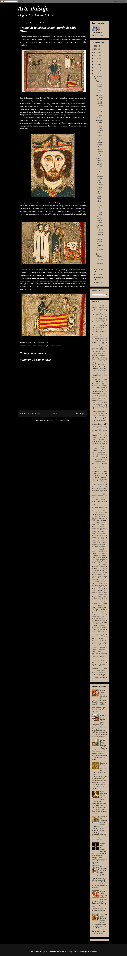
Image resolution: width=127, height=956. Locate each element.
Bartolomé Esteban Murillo (99, 338)
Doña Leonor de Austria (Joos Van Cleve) (103, 795)
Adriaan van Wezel (97, 309)
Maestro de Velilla (98, 539)
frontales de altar (39, 346)
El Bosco (98, 366)
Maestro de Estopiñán (98, 528)
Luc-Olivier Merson (97, 507)
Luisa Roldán (100, 522)
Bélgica (95, 348)
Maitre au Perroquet (99, 548)
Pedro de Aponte (103, 592)
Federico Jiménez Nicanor (99, 379)
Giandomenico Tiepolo (101, 408)
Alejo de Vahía (102, 313)
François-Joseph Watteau (98, 400)
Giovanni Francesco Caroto (99, 413)
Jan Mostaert (104, 445)
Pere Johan (97, 598)
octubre (98, 274)
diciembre (99, 76)
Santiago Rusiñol (97, 638)
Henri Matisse (96, 426)
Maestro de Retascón (98, 530)
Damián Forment (98, 359)
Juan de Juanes (103, 479)
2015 (96, 61)
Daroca (94, 361)
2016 (96, 58)
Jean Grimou (101, 456)
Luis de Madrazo (99, 520)
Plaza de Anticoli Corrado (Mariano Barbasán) (99, 86)
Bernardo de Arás (98, 342)
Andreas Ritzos (96, 322)
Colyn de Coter (100, 351)
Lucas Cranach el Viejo (100, 512)
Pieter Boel (102, 605)
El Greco (104, 368)
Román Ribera (99, 633)
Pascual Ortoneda (100, 581)
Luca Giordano (103, 509)
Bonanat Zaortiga (98, 346)
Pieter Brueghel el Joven (99, 607)
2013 (96, 67)
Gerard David (103, 406)
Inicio (55, 413)
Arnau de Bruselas (97, 329)
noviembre (99, 269)
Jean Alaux (102, 452)
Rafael (102, 616)
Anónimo (102, 327)
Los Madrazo (99, 501)
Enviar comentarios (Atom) (58, 420)
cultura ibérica (97, 666)
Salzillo (105, 635)
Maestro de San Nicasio (98, 533)
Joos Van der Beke (97, 468)
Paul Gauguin (96, 583)
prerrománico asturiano (98, 672)
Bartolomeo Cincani (98, 335)
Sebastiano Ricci (97, 640)
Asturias (102, 331)
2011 (96, 74)
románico (58, 346)
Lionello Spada (103, 497)
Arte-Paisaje (33, 8)
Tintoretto (102, 647)
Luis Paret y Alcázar (97, 516)
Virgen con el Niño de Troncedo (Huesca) (99, 245)
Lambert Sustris (100, 492)
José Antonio (98, 33)
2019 (96, 49)
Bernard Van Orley (99, 340)
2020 (96, 46)
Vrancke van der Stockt (98, 664)
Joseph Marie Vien (97, 471)
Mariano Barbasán (101, 557)
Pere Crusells (103, 596)
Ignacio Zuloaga (96, 434)
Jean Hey (95, 457)
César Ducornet (99, 357)
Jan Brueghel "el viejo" (98, 441)
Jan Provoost (97, 446)
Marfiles (104, 555)
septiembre (99, 277)
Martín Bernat (96, 561)
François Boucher (98, 397)
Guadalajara (96, 424)
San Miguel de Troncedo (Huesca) (99, 259)
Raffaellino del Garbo (98, 618)
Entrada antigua (78, 413)
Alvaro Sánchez (102, 318)
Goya (95, 417)
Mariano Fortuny (100, 559)
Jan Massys (95, 445)
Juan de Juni (97, 481)
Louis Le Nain (101, 505)
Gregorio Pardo (97, 422)
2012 (96, 70)
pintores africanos (101, 670)
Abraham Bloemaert (98, 305)
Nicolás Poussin (96, 576)
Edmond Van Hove (102, 364)
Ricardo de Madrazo (99, 625)
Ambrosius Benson (99, 320)
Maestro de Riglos (98, 531)
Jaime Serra (101, 439)
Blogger (93, 952)
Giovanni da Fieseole (100, 415)
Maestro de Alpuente (98, 526)
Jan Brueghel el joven (98, 443)
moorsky (68, 952)
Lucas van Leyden (100, 514)
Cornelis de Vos (102, 355)
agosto (98, 282)
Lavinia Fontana (97, 494)
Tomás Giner (102, 649)
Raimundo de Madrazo (98, 620)
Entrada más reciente (30, 413)
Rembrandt (104, 624)
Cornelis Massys (96, 353)
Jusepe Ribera (103, 490)
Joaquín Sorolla (99, 464)
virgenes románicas (99, 677)
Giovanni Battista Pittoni (99, 411)
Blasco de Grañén (98, 344)
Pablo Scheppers (103, 579)
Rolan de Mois (103, 631)
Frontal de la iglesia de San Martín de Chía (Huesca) (99, 101)
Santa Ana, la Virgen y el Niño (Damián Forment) (99, 230)
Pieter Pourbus (102, 611)
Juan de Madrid (103, 482)
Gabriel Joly (96, 402)
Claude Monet (103, 350)
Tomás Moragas (96, 651)
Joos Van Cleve (100, 466)
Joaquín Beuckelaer (99, 461)
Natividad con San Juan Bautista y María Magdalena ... (99, 126)
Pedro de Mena (98, 594)
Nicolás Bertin (101, 574)
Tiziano (94, 649)
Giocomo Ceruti (100, 409)
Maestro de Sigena (98, 537)
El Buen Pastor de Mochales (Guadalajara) (99, 201)
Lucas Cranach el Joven (101, 511)
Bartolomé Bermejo (98, 336)
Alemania (97, 314)
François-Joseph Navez (98, 398)
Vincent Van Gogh (98, 662)
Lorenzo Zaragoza (99, 499)
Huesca (50, 346)
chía (30, 346)
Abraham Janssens (98, 307)
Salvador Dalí (96, 635)
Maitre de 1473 (96, 549)
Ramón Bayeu (96, 622)
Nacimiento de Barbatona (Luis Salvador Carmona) (99, 140)
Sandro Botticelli (100, 636)
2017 (96, 55)
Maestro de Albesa (98, 524)
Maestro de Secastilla (98, 535)
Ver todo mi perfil (97, 35)
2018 (96, 52)
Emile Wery (97, 370)
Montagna (104, 568)
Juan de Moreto (98, 484)
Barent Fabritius (97, 333)
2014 (96, 64)
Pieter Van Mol (96, 613)
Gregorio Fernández (98, 420)
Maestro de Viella (98, 540)
